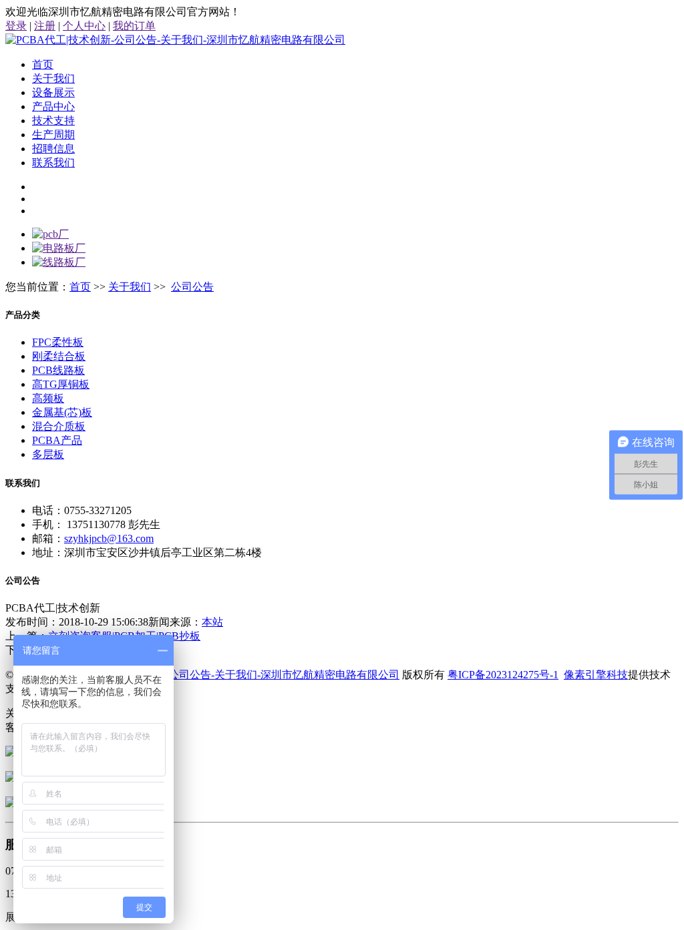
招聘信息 (53, 148)
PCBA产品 (57, 440)
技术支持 (53, 120)
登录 (16, 25)
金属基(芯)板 (62, 412)
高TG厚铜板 (61, 384)
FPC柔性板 (57, 342)
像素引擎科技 (596, 674)
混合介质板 (59, 426)
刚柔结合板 (59, 356)
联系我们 (53, 162)
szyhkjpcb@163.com (109, 538)
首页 (42, 64)
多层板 (48, 454)
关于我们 (53, 78)
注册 (44, 25)
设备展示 (53, 92)
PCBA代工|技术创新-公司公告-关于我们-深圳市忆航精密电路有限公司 (234, 674)
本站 (212, 622)
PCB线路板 (58, 370)
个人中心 (84, 25)
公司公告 (192, 286)
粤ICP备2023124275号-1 (503, 674)
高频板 (48, 398)
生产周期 (53, 134)
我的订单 (134, 25)
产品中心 (53, 106)
